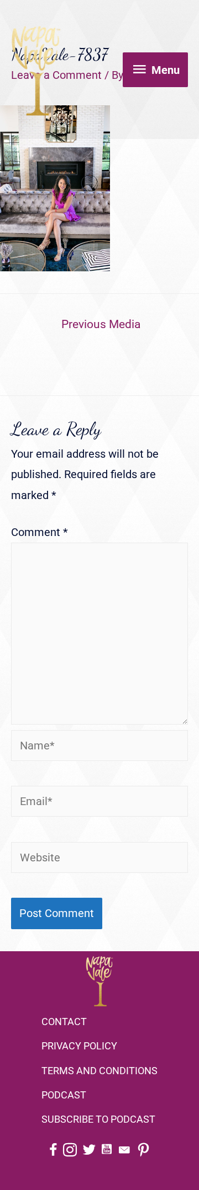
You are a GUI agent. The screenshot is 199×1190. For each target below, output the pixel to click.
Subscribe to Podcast (98, 1119)
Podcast (63, 1095)
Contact (64, 1021)
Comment (39, 532)
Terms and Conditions (99, 1070)
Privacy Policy (79, 1046)
